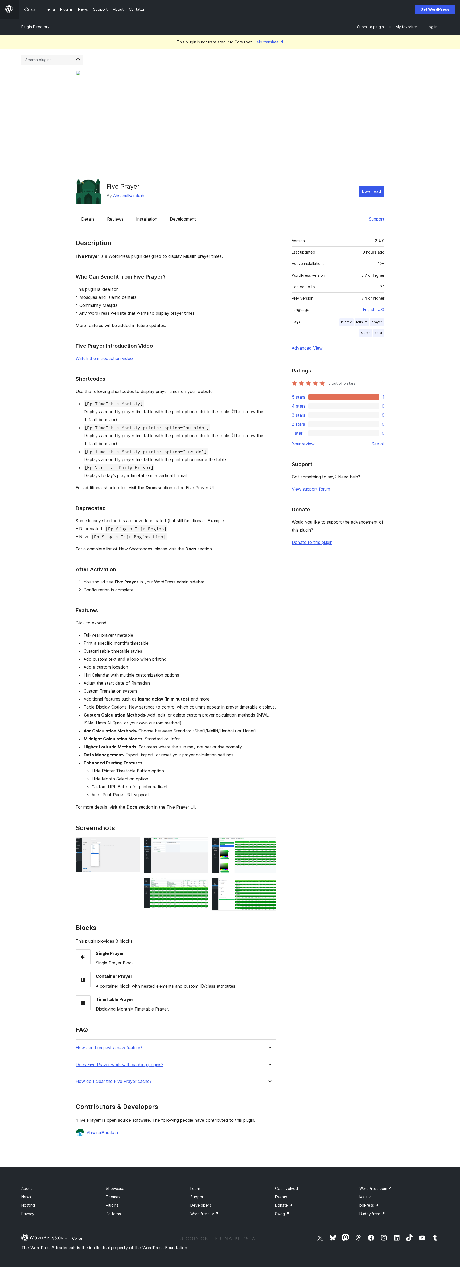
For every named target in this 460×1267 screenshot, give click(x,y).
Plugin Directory (35, 26)
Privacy (27, 1213)
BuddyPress (372, 1213)
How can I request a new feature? (109, 1047)
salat (378, 333)
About (26, 1188)
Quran (366, 333)
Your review (303, 443)
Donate (284, 1205)
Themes (113, 1197)
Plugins (112, 1205)
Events (281, 1197)
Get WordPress (435, 9)
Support (376, 219)
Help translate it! (268, 42)
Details (88, 219)
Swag (282, 1213)
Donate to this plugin (312, 542)
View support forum (311, 489)
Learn (195, 1188)
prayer (377, 322)
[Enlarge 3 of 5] (200, 885)
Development (183, 219)
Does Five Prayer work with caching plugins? (119, 1064)
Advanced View (307, 348)
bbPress (369, 1205)
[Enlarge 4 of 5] (269, 844)
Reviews (115, 219)
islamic (346, 322)
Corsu (77, 1238)
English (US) (373, 309)
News (26, 1197)
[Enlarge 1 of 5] (132, 844)
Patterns (113, 1213)
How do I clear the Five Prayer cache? (114, 1081)
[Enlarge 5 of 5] (269, 885)
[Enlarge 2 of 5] (200, 844)
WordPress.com (375, 1188)
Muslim (361, 322)
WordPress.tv (204, 1213)
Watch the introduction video (104, 358)
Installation (146, 219)
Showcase (115, 1188)
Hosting (28, 1205)
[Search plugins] (77, 60)
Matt (365, 1197)
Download (371, 191)
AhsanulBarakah (128, 195)
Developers (200, 1205)
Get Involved (286, 1188)
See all (378, 443)
